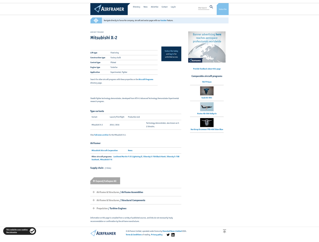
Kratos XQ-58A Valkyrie (207, 113)
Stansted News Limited (172, 231)
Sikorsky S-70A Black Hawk (154, 156)
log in (171, 54)
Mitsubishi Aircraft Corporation (105, 150)
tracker (164, 20)
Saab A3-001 (206, 98)
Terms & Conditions (134, 234)
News (146, 7)
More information (11, 232)
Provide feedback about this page (207, 69)
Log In (173, 7)
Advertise (154, 7)
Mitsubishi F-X (106, 159)
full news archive (101, 135)
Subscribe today (171, 51)
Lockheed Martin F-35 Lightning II (127, 156)
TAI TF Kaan (207, 82)
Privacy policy (156, 234)
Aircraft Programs (146, 79)
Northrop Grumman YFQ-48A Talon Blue (207, 129)
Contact (164, 7)
